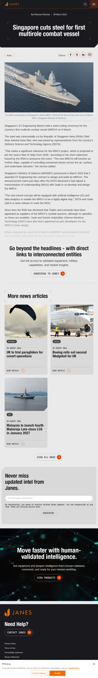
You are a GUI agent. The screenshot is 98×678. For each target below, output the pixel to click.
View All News (46, 457)
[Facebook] (70, 54)
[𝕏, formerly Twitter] (77, 54)
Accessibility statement (14, 652)
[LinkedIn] (83, 54)
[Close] (94, 664)
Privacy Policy (10, 644)
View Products (46, 577)
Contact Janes (16, 632)
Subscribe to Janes (46, 273)
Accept (57, 673)
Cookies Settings (39, 673)
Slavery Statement (12, 657)
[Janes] (12, 4)
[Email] (89, 54)
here (38, 507)
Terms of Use (10, 648)
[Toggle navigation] (94, 4)
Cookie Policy (74, 668)
